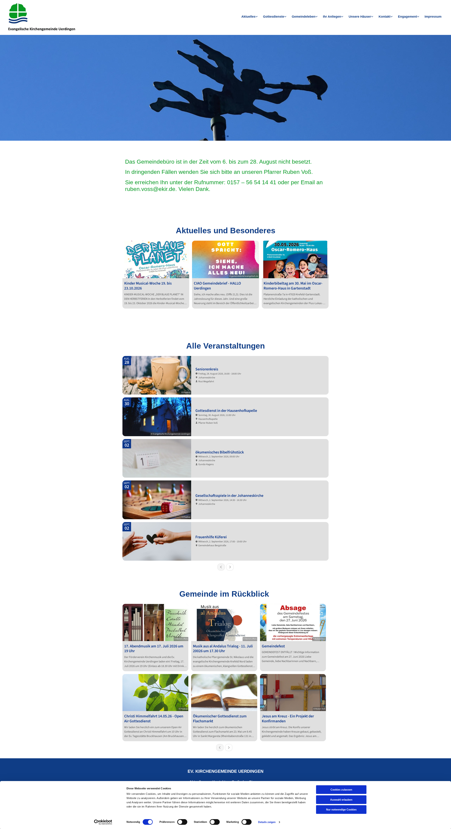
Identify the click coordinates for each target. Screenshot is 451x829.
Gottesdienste (273, 16)
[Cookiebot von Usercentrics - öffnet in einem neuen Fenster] (103, 822)
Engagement (407, 16)
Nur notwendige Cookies (341, 809)
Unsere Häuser (360, 16)
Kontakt (384, 16)
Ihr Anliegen (332, 16)
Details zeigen (267, 822)
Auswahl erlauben (341, 799)
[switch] (182, 822)
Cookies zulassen (341, 789)
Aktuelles (248, 16)
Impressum (433, 16)
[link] (249, 17)
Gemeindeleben (303, 16)
